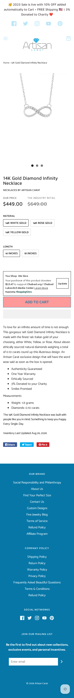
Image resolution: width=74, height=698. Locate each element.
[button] (37, 314)
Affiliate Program (37, 533)
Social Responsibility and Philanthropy (37, 482)
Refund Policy (37, 527)
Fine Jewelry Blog (37, 514)
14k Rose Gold (42, 223)
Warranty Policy (37, 569)
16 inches (11, 253)
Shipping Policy (37, 556)
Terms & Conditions (37, 588)
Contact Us (37, 501)
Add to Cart (37, 302)
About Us (37, 489)
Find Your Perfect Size (37, 495)
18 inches (30, 253)
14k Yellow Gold (17, 232)
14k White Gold (15, 223)
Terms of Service (37, 521)
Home (6, 63)
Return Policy (37, 563)
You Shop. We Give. (17, 275)
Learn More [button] (41, 287)
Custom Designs (37, 508)
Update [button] (62, 283)
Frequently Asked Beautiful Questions (37, 582)
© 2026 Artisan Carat (37, 683)
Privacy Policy (37, 576)
